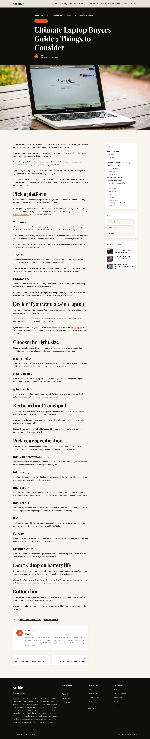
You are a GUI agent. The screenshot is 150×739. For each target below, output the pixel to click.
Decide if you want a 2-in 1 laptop (118, 163)
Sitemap (117, 705)
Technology (45, 15)
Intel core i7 (112, 189)
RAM (110, 194)
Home (56, 4)
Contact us (66, 702)
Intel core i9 (113, 186)
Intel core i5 (113, 191)
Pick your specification (115, 180)
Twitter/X (112, 222)
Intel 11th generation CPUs (117, 183)
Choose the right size (114, 166)
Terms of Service (120, 693)
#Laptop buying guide (51, 620)
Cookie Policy (119, 697)
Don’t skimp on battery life (116, 203)
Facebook (112, 228)
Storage (111, 197)
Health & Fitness (107, 4)
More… (133, 4)
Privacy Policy (67, 698)
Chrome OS (112, 160)
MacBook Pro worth (21, 214)
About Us (65, 694)
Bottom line (111, 206)
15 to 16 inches (113, 174)
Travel (125, 4)
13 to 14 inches (113, 171)
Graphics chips (114, 200)
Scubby (17, 4)
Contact (117, 701)
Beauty (64, 4)
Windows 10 (113, 154)
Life (118, 4)
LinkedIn (111, 234)
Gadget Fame (39, 179)
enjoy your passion (60, 583)
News (81, 4)
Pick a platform (113, 151)
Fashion (73, 4)
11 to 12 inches (113, 169)
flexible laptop (76, 327)
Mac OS (111, 157)
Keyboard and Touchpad (115, 177)
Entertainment (92, 4)
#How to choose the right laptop (30, 620)
